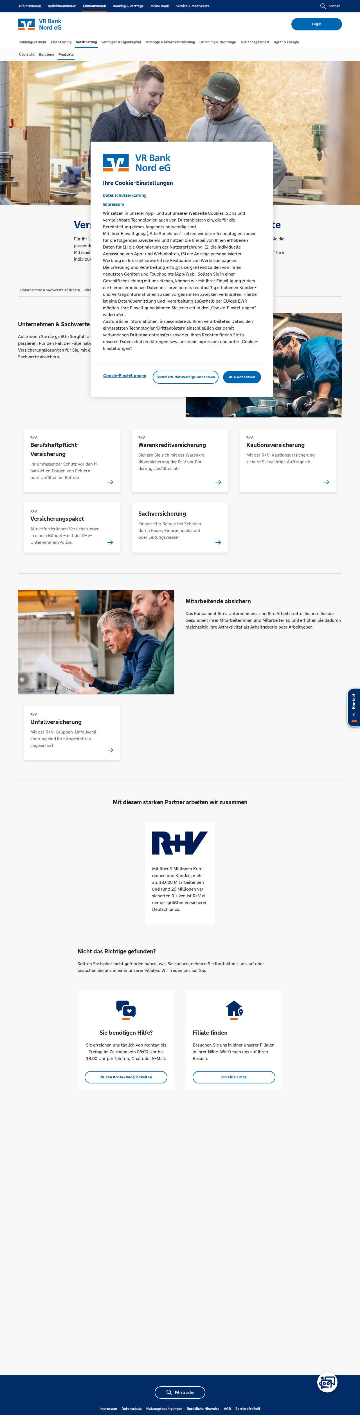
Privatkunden (30, 6)
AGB (227, 1409)
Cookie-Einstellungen (124, 375)
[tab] (33, 42)
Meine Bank (159, 6)
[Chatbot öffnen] (327, 1382)
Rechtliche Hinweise (203, 1409)
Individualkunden (62, 6)
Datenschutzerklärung (125, 195)
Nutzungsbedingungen (164, 1409)
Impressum (108, 1409)
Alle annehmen (242, 377)
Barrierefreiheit (247, 1409)
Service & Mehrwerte (193, 6)
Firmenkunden (94, 6)
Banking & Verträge (128, 6)
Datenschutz (132, 1409)
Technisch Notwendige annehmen (185, 377)
